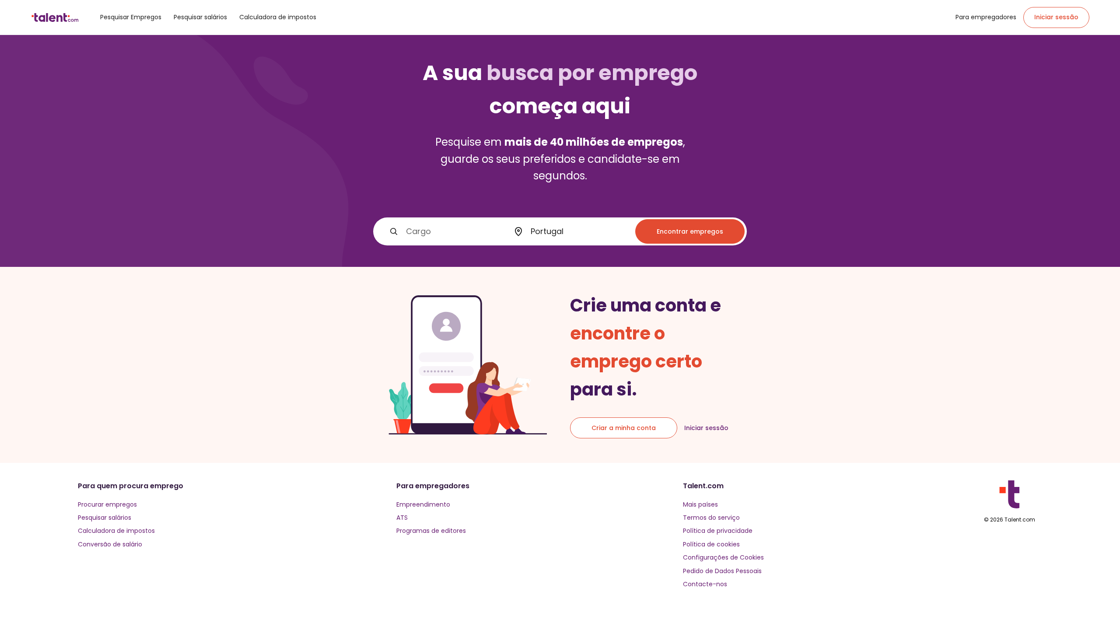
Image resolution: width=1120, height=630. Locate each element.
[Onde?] (518, 231)
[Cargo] (393, 231)
